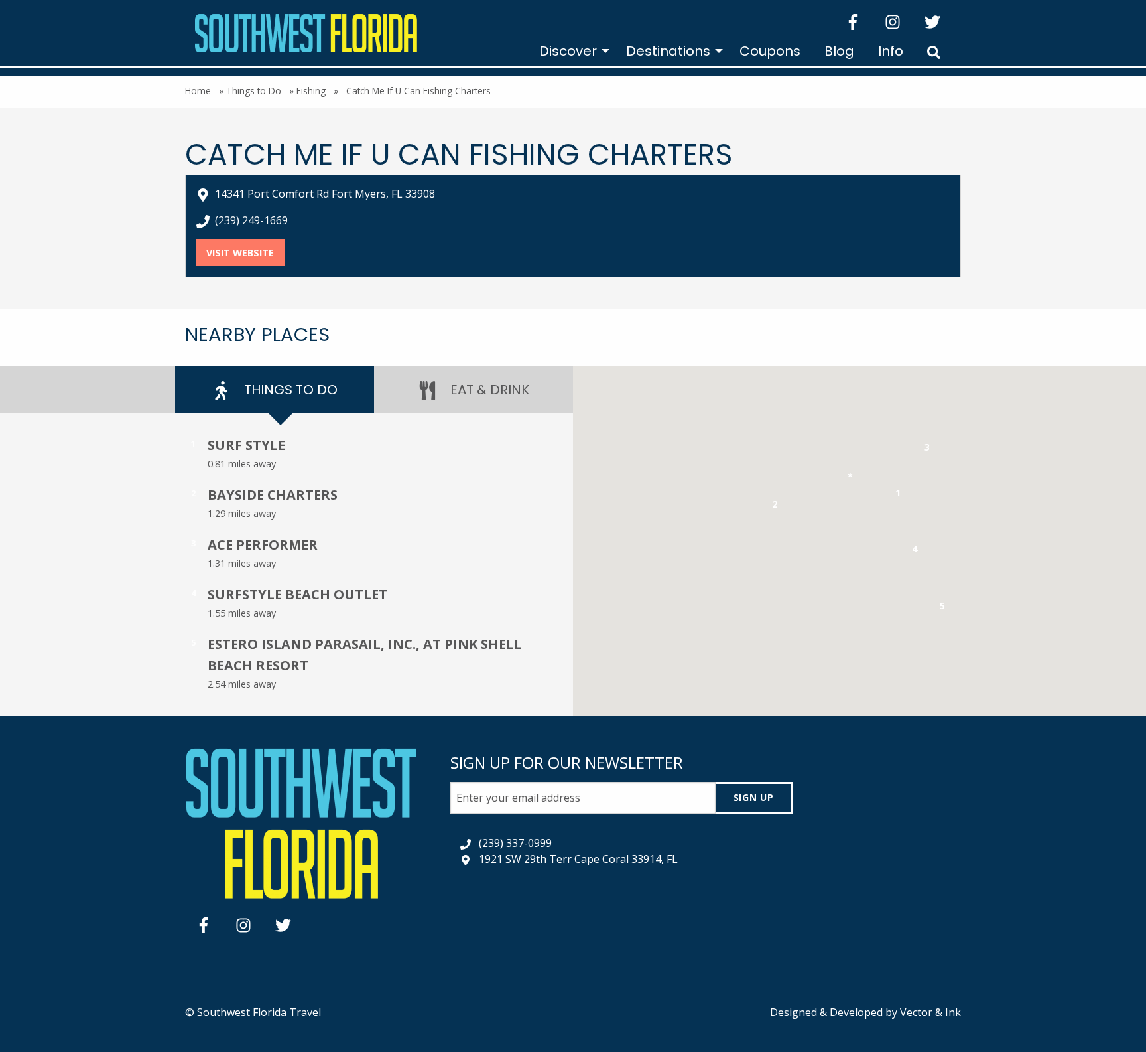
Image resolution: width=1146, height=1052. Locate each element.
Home (198, 90)
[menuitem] (571, 51)
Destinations (668, 51)
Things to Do (253, 90)
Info (890, 51)
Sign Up (753, 797)
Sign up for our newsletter (566, 762)
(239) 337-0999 (515, 843)
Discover (568, 51)
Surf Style (246, 445)
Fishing (311, 90)
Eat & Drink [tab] (488, 389)
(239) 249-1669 (251, 220)
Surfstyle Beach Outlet (297, 594)
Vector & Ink (930, 1012)
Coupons (769, 51)
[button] (898, 495)
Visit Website (245, 252)
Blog (839, 51)
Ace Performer (263, 545)
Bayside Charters (273, 495)
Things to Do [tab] (289, 389)
